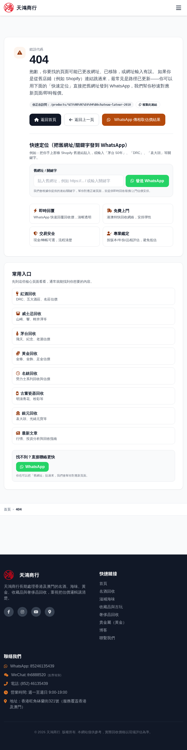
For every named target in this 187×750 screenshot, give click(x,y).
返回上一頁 (84, 120)
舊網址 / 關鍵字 (45, 170)
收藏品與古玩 (111, 607)
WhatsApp (35, 467)
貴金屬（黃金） (113, 622)
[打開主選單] (178, 8)
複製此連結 (149, 104)
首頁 (7, 509)
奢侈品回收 (109, 615)
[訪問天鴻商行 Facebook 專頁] (9, 612)
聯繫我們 (107, 638)
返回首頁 (48, 120)
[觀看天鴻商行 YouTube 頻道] (36, 612)
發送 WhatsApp (150, 181)
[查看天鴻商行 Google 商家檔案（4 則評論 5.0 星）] (50, 612)
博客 (103, 630)
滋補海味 (107, 599)
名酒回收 (107, 591)
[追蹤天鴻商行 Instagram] (22, 612)
